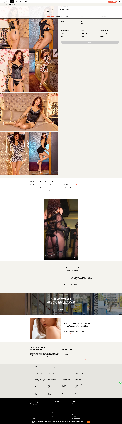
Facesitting (62, 33)
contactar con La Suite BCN (67, 193)
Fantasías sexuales (84, 33)
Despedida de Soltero (37, 384)
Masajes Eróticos (103, 31)
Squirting (62, 37)
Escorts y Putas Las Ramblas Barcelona (66, 368)
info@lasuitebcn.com (77, 418)
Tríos (81, 37)
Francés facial (83, 34)
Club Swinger (76, 385)
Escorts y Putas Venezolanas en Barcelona (80, 373)
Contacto (53, 416)
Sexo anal (82, 30)
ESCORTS (12, 1)
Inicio (7, 4)
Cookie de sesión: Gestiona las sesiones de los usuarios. (56, 12)
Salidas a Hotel (36, 385)
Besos (62, 36)
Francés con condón (103, 33)
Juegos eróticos (77, 392)
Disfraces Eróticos (50, 386)
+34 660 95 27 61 (77, 414)
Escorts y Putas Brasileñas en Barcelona (39, 373)
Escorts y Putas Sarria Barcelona (51, 367)
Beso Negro (49, 387)
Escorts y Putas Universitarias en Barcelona (39, 380)
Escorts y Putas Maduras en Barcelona (79, 379)
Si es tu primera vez (54, 410)
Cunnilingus (83, 36)
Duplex (82, 31)
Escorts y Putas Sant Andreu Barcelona (79, 367)
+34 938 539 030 (76, 413)
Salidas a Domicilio (64, 384)
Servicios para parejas (104, 30)
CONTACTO (27, 1)
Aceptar (88, 421)
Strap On (49, 393)
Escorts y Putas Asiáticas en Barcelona (66, 374)
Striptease (49, 385)
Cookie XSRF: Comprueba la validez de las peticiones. (56, 14)
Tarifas (52, 408)
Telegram (75, 416)
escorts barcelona (12, 4)
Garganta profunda (64, 31)
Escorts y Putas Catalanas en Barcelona (52, 374)
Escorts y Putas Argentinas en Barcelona (79, 374)
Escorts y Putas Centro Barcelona (65, 367)
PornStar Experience (37, 392)
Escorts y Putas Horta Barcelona (78, 368)
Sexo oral (36, 393)
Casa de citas (53, 406)
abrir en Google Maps (68, 286)
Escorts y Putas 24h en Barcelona (52, 379)
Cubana (101, 37)
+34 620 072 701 (83, 413)
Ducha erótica (63, 386)
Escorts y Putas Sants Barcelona (38, 367)
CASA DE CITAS (22, 1)
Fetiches (62, 34)
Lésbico (62, 393)
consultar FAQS (61, 309)
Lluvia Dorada (36, 388)
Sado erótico (102, 36)
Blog (52, 414)
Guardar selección (59, 16)
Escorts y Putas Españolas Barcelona (66, 373)
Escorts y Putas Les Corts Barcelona (52, 368)
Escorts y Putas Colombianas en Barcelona (53, 373)
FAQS (52, 412)
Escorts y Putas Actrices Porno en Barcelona (40, 379)
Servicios (16, 1)
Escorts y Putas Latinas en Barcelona (39, 374)
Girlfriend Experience (62, 188)
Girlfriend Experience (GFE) (104, 34)
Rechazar (67, 16)
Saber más (67, 334)
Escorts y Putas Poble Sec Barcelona (39, 368)
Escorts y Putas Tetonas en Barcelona (66, 379)
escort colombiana (77, 184)
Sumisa (76, 386)
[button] (120, 383)
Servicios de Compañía (65, 30)
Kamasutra (49, 392)
